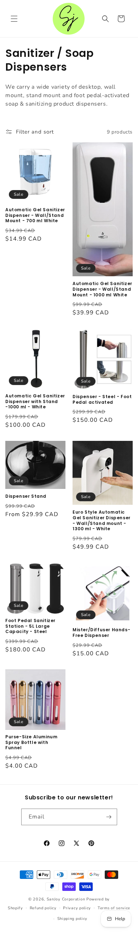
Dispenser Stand (25, 496)
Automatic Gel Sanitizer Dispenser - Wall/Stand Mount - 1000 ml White (102, 289)
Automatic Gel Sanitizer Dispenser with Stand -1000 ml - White (35, 401)
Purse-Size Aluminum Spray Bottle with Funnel (31, 742)
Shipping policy (72, 918)
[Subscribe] (109, 817)
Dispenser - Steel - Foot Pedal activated (102, 399)
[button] (14, 18)
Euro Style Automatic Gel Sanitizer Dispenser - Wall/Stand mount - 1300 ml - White (102, 520)
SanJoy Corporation (66, 899)
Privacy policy (77, 908)
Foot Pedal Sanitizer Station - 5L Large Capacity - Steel (30, 626)
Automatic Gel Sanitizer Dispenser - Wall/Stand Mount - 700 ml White (35, 215)
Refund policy (43, 908)
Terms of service (114, 908)
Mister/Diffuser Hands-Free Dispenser (101, 632)
